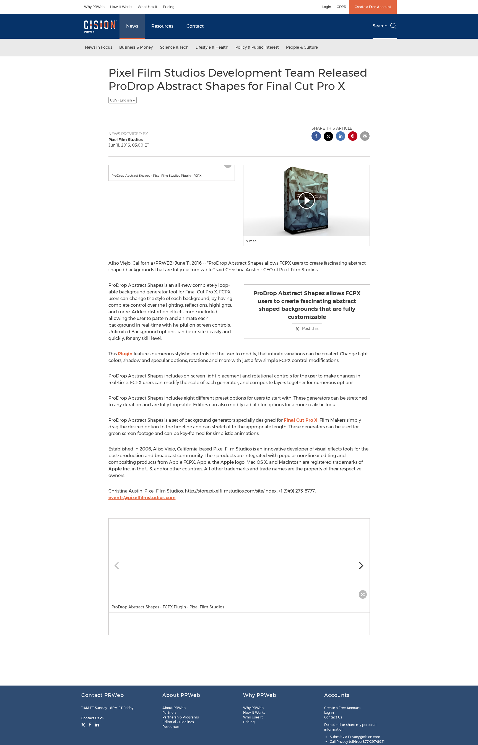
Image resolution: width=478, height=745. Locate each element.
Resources (162, 26)
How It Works (121, 7)
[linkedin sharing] (340, 136)
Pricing (169, 7)
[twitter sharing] (328, 137)
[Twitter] (84, 724)
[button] (306, 200)
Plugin (125, 353)
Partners (169, 712)
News (132, 26)
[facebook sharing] (316, 136)
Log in (329, 712)
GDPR (341, 7)
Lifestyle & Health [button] (212, 47)
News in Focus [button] (98, 47)
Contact (195, 26)
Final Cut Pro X (301, 420)
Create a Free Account (373, 7)
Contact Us (90, 718)
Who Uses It (147, 7)
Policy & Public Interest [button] (257, 47)
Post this (310, 328)
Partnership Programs (180, 717)
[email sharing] (365, 136)
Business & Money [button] (136, 47)
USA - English (121, 100)
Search (380, 25)
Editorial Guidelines (178, 722)
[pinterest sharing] (352, 136)
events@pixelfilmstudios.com (142, 497)
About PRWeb (174, 708)
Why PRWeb (94, 7)
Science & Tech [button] (174, 47)
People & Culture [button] (302, 47)
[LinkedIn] (96, 724)
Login (326, 7)
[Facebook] (89, 724)
